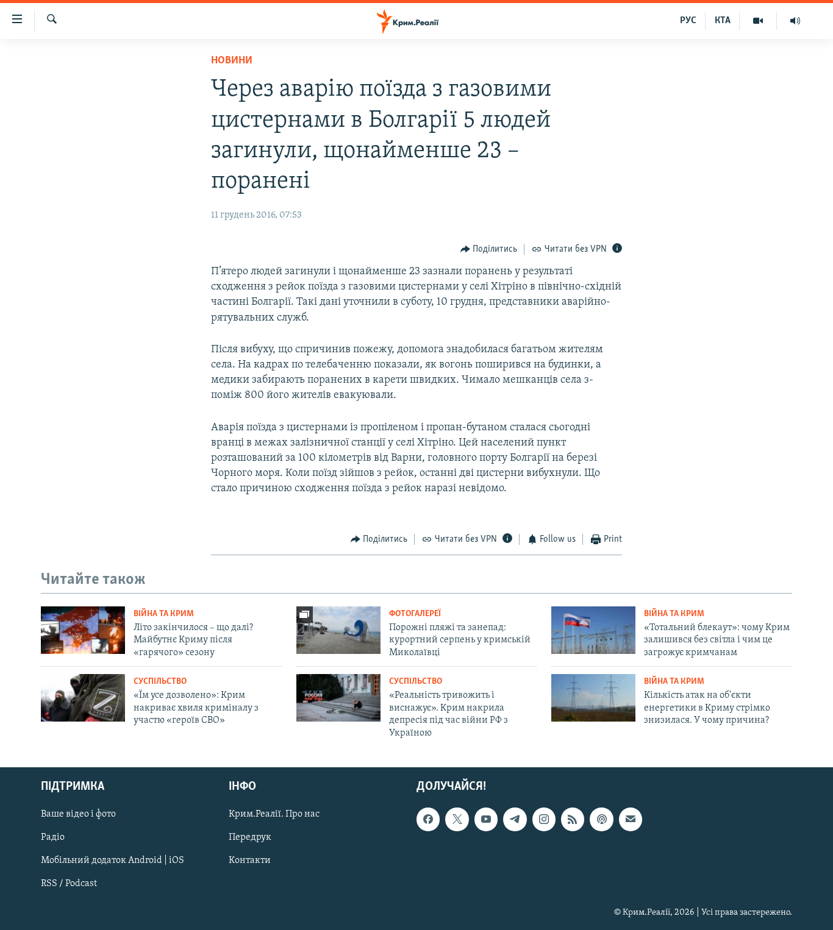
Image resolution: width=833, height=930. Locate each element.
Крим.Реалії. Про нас (274, 814)
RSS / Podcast (69, 884)
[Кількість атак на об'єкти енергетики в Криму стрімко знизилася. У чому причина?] (593, 698)
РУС (688, 21)
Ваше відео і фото (78, 814)
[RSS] (572, 819)
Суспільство (160, 681)
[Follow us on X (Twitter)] (456, 819)
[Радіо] (795, 20)
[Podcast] (601, 819)
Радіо (53, 837)
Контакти (250, 860)
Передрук (250, 837)
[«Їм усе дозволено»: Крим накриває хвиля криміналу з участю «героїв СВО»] (83, 698)
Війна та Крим (164, 614)
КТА (723, 21)
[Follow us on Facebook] (428, 819)
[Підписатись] (630, 819)
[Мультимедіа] (758, 20)
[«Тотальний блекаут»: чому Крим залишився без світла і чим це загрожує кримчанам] (593, 630)
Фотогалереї (415, 614)
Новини (231, 60)
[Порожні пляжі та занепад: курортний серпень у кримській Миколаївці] (338, 630)
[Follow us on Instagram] (544, 819)
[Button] (489, 249)
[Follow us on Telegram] (514, 819)
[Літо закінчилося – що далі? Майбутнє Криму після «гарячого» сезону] (83, 630)
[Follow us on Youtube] (486, 819)
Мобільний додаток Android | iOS (112, 860)
